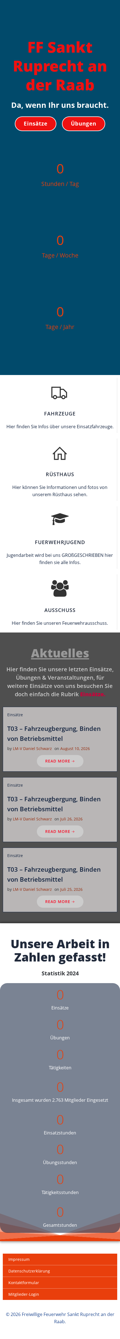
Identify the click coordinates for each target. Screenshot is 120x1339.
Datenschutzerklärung (29, 1271)
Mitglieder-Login (23, 1294)
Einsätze (15, 714)
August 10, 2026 (75, 748)
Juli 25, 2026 (71, 889)
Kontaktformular (23, 1282)
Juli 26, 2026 (71, 819)
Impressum (19, 1259)
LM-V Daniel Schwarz (32, 748)
